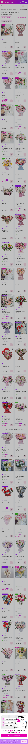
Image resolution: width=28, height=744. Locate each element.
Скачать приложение (14, 735)
